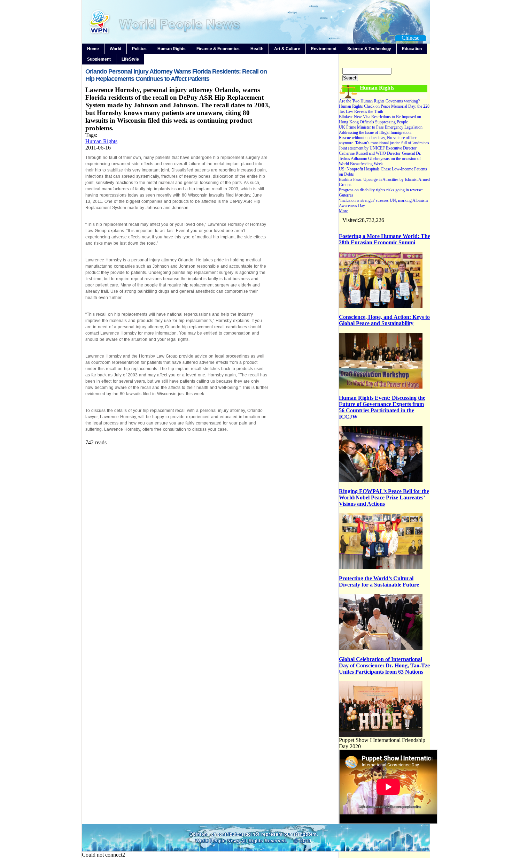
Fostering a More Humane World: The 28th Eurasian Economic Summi (384, 239)
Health (256, 48)
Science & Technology (369, 48)
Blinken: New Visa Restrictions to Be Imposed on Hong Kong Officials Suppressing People (380, 119)
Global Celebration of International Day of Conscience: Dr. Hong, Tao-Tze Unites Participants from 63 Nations (384, 665)
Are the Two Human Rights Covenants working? (379, 101)
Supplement (99, 59)
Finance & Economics (218, 48)
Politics (139, 48)
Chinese (410, 38)
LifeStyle (130, 59)
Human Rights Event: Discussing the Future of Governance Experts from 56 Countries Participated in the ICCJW (382, 407)
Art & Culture (287, 48)
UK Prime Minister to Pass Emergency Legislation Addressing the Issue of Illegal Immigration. (380, 130)
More (343, 210)
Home (93, 48)
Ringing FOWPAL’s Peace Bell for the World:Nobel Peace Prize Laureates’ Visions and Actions (384, 497)
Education (412, 48)
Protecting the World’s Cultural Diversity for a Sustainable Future (379, 581)
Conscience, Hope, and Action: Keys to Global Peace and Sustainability (384, 320)
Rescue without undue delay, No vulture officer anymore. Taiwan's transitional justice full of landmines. (384, 140)
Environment (323, 48)
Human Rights (171, 48)
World (115, 48)
